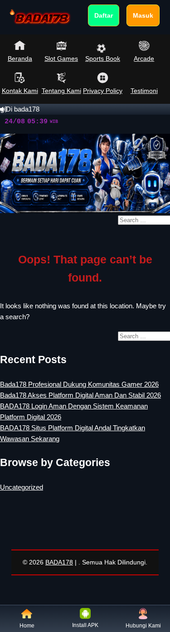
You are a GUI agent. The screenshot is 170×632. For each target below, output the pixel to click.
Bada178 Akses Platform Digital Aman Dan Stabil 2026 (80, 395)
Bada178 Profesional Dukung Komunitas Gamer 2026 (79, 384)
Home (26, 625)
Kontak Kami (20, 90)
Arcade (144, 58)
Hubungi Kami (143, 625)
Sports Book (102, 58)
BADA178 (59, 562)
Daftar (103, 15)
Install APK (85, 625)
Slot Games (61, 58)
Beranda (20, 58)
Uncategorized (21, 487)
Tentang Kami (61, 90)
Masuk (143, 15)
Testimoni (144, 90)
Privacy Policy (102, 90)
